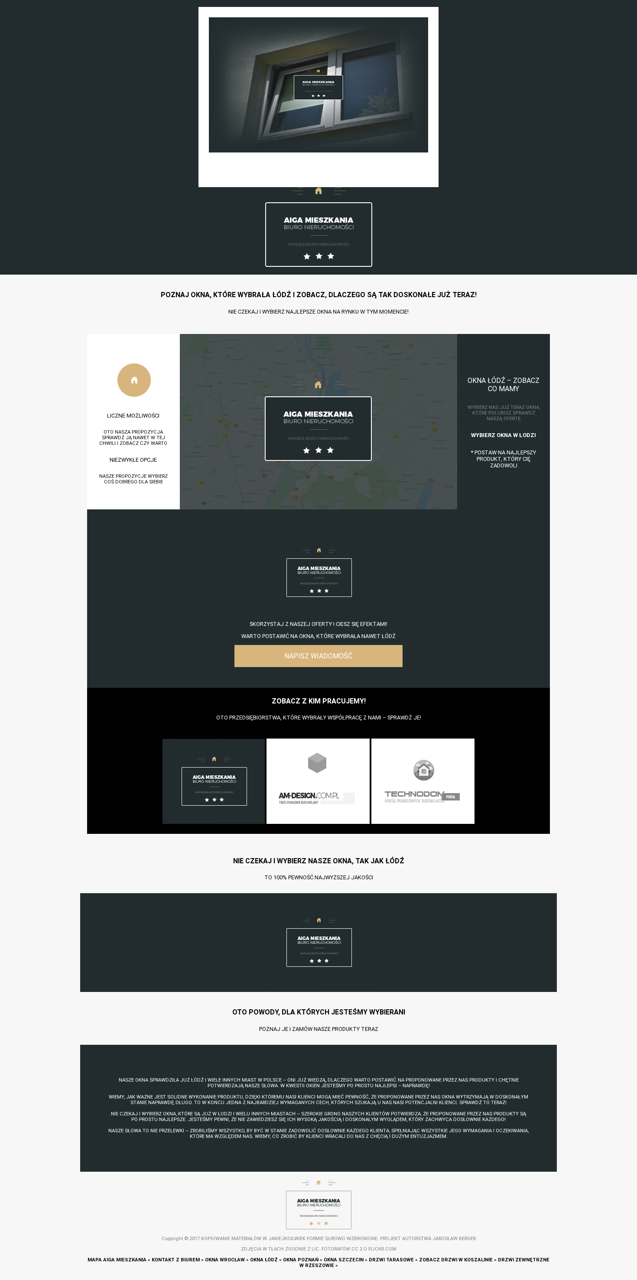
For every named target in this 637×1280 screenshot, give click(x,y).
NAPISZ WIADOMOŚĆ (318, 656)
